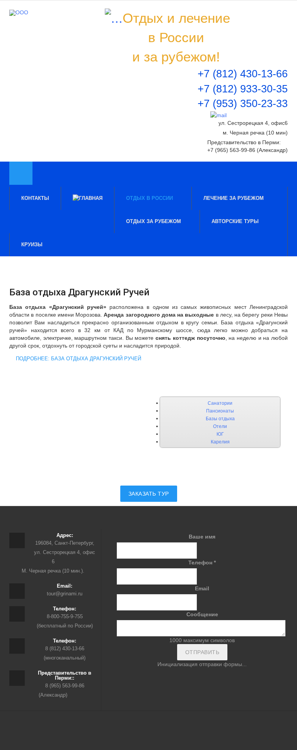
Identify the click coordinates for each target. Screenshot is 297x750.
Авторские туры (235, 221)
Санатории (220, 403)
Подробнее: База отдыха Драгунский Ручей (77, 358)
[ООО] (18, 13)
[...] (114, 18)
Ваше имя (202, 537)
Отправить (202, 652)
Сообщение (202, 614)
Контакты (35, 198)
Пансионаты (220, 411)
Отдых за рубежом (154, 221)
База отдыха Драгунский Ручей (79, 292)
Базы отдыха (220, 418)
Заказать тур (148, 494)
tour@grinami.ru (64, 594)
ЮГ (220, 434)
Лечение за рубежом (234, 198)
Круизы (32, 244)
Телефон (202, 562)
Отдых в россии (150, 198)
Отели (220, 426)
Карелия (220, 442)
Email (202, 588)
